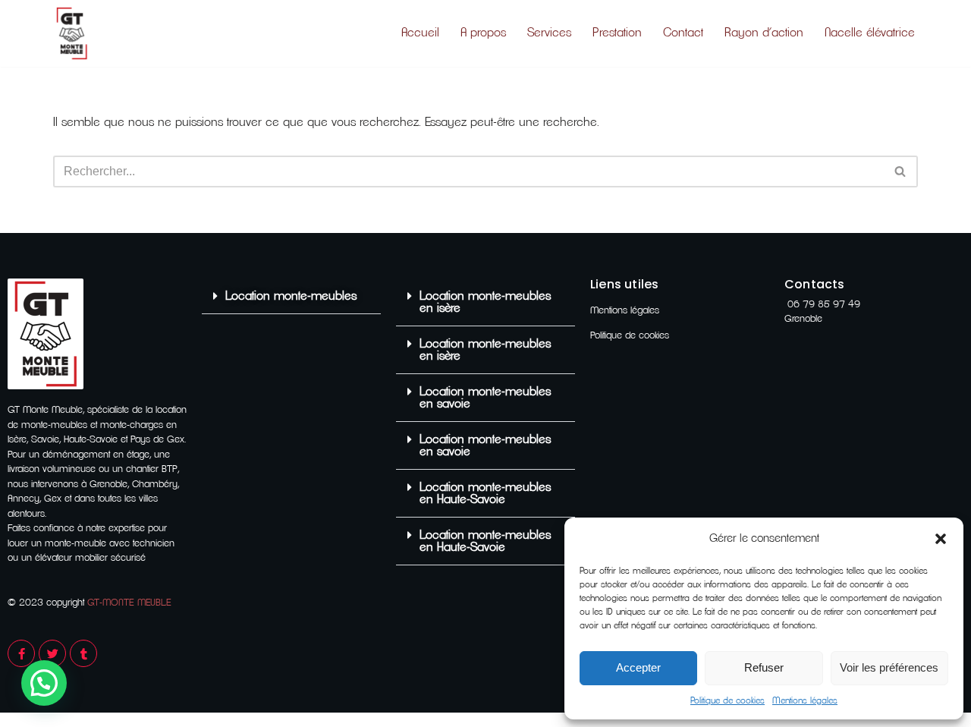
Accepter (638, 667)
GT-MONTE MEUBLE (129, 603)
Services (549, 33)
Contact (683, 33)
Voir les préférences (889, 667)
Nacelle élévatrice (870, 33)
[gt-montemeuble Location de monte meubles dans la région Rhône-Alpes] (71, 33)
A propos (483, 33)
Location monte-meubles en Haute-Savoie (485, 493)
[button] (940, 538)
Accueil (420, 33)
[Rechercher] (901, 171)
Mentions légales (804, 700)
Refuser (764, 667)
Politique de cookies (727, 700)
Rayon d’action (763, 33)
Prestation (617, 33)
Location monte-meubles (291, 296)
